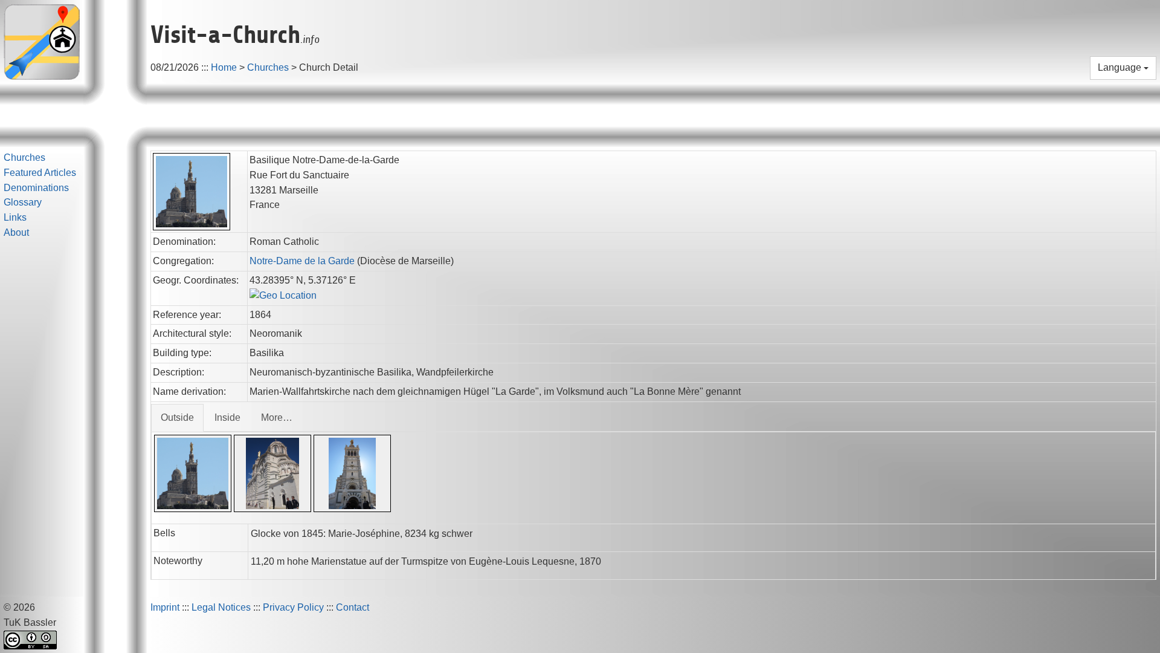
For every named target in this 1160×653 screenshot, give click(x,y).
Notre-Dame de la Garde (303, 261)
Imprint (164, 607)
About (16, 232)
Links (15, 217)
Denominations (36, 188)
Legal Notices (221, 607)
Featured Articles (40, 172)
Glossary (23, 202)
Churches (268, 67)
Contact (352, 607)
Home (224, 67)
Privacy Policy (293, 607)
